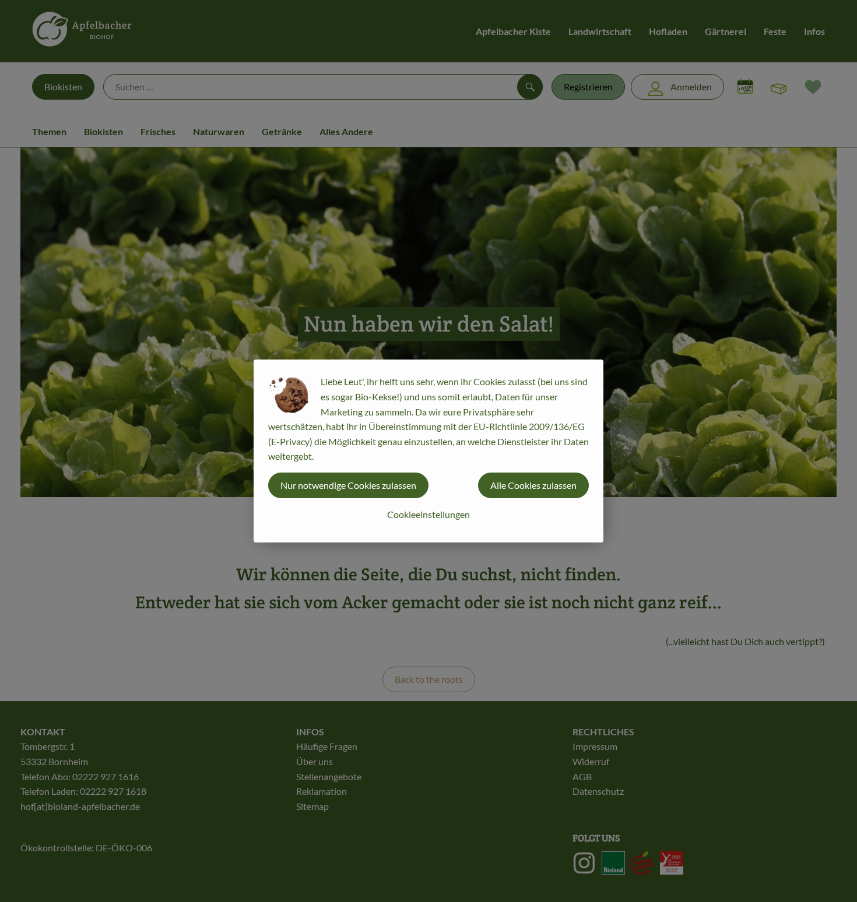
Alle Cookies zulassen (533, 485)
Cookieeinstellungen (428, 514)
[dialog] (428, 451)
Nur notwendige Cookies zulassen (348, 485)
